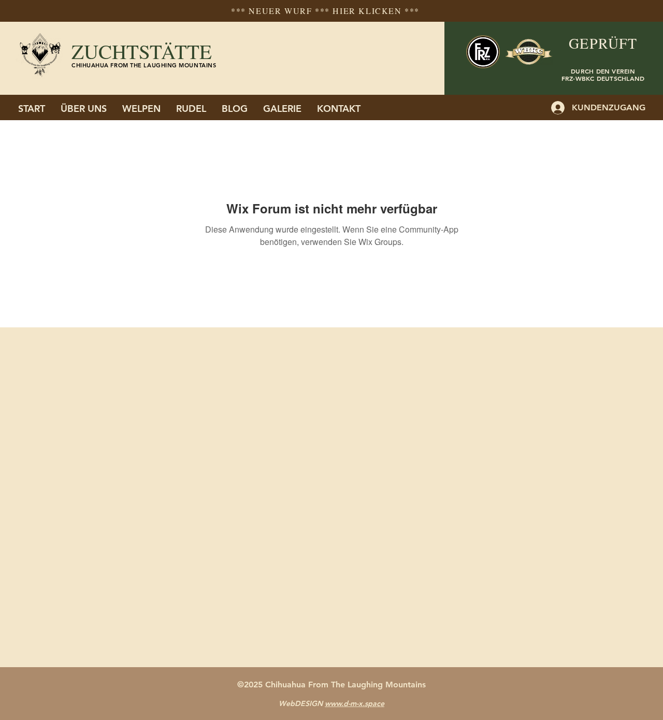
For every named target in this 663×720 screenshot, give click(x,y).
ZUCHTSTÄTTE (141, 51)
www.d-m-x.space (354, 703)
